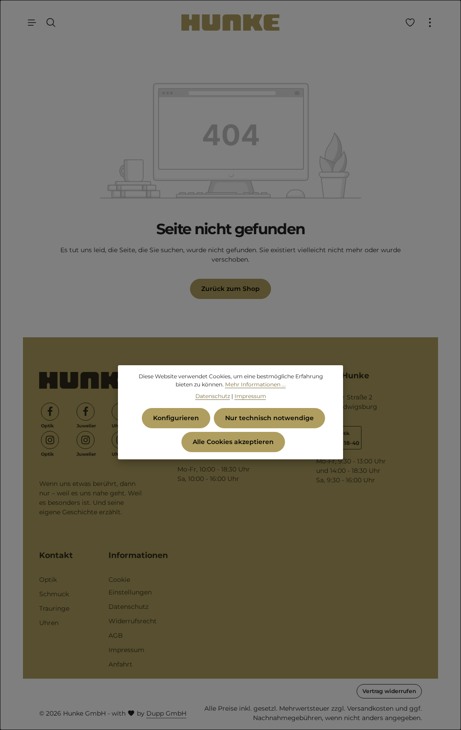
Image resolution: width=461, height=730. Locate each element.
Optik (48, 580)
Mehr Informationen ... (255, 384)
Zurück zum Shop (230, 289)
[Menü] (32, 23)
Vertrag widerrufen (389, 691)
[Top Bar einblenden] (430, 23)
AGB (115, 635)
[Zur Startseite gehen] (230, 22)
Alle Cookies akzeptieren (233, 442)
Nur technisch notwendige (269, 418)
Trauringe (54, 608)
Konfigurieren (176, 418)
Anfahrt (120, 664)
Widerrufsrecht (132, 621)
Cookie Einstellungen (130, 586)
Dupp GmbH (166, 713)
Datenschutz (128, 607)
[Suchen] (51, 23)
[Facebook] (50, 412)
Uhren (49, 623)
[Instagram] (50, 440)
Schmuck (54, 594)
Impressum (126, 650)
